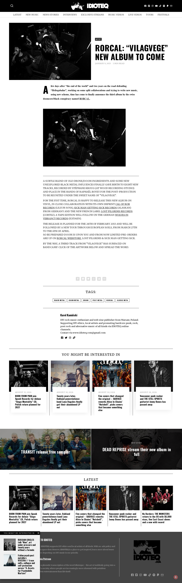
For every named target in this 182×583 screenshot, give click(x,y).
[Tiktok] (160, 5)
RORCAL (84, 98)
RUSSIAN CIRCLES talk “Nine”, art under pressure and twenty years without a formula (27, 545)
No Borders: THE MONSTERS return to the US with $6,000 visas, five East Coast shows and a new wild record (156, 518)
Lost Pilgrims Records (117, 211)
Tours (149, 14)
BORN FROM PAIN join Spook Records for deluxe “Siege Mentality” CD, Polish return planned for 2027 (28, 401)
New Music (32, 14)
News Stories (51, 14)
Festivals (163, 14)
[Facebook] (145, 5)
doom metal (74, 300)
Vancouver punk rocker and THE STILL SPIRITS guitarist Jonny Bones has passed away (153, 400)
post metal (97, 300)
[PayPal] (167, 5)
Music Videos (116, 14)
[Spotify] (164, 5)
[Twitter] (149, 5)
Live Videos (135, 14)
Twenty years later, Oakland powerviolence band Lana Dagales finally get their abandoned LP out (69, 401)
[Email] (171, 5)
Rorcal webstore (69, 238)
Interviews (70, 14)
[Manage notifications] (176, 577)
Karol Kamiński (68, 315)
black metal (59, 300)
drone (86, 300)
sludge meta (122, 300)
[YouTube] (156, 5)
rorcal (109, 300)
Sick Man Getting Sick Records (95, 207)
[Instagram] (152, 5)
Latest (17, 14)
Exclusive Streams (92, 14)
